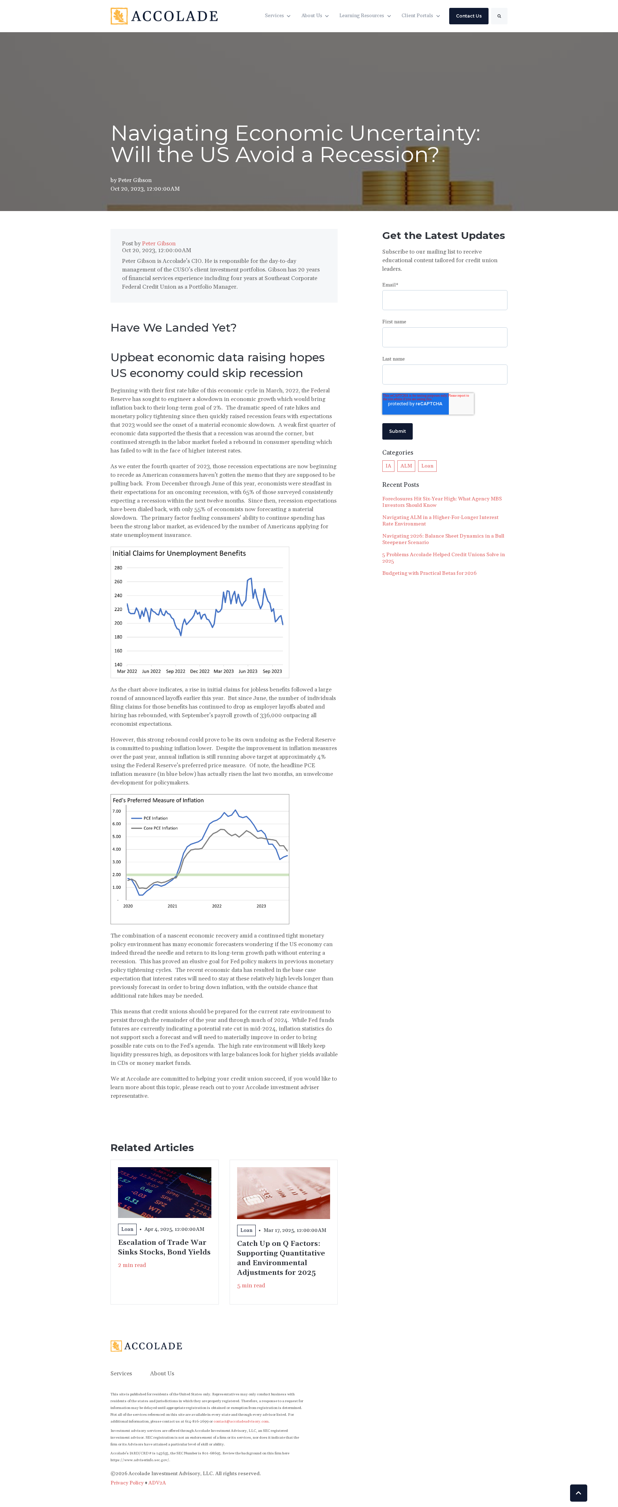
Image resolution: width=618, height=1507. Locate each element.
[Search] (499, 16)
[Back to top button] (578, 1493)
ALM (406, 466)
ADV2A (157, 1483)
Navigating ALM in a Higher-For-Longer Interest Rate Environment (440, 520)
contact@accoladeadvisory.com (241, 1421)
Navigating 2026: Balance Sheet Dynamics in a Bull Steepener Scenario (443, 539)
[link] (164, 15)
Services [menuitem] (121, 1373)
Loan (427, 466)
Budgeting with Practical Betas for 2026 (429, 573)
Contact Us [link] (469, 16)
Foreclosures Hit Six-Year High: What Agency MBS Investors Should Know (442, 502)
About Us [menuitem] (162, 1373)
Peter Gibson (135, 180)
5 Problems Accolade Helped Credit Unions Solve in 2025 (443, 558)
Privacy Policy (128, 1483)
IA (388, 466)
